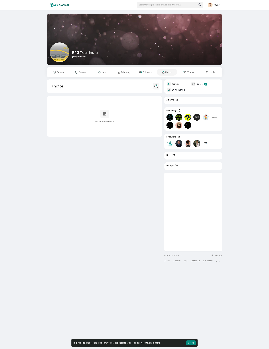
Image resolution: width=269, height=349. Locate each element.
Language (217, 255)
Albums (170, 100)
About (167, 261)
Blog (185, 261)
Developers (208, 261)
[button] (170, 5)
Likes (168, 155)
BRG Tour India (85, 52)
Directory (176, 261)
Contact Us (195, 261)
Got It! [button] (191, 342)
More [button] (218, 261)
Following (171, 110)
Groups (170, 165)
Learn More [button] (154, 342)
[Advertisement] (193, 192)
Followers (171, 137)
